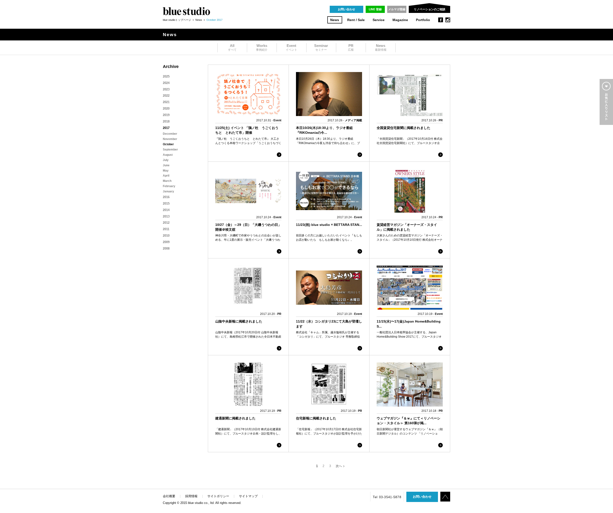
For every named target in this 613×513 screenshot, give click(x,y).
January (168, 191)
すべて (232, 47)
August (168, 154)
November (170, 139)
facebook (440, 19)
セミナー (321, 47)
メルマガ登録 (396, 9)
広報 (351, 47)
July (166, 160)
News (334, 20)
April (166, 175)
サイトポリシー (218, 496)
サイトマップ (248, 496)
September (170, 149)
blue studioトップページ (177, 19)
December (170, 133)
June (166, 165)
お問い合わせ (346, 9)
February (169, 186)
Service (379, 20)
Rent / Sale (356, 20)
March (167, 181)
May (166, 170)
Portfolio (423, 20)
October (168, 144)
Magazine (400, 20)
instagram (447, 19)
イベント (291, 47)
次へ (339, 466)
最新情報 (380, 47)
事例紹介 (261, 47)
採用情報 (191, 496)
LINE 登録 (375, 9)
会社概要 (169, 496)
